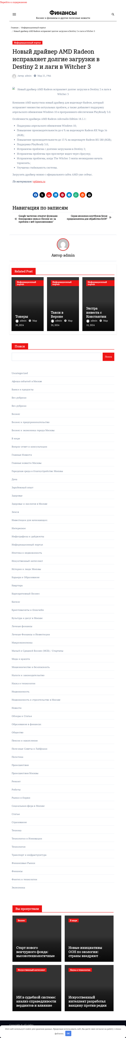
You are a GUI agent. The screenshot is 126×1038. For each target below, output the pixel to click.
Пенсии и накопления (25, 740)
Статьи (16, 814)
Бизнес (16, 414)
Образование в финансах (26, 724)
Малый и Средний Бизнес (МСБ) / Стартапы (37, 650)
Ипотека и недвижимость (27, 552)
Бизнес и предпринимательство (31, 422)
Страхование (19, 822)
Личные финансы (22, 626)
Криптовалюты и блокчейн (28, 610)
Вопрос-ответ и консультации (29, 446)
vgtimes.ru (39, 181)
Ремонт (16, 781)
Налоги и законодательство (28, 675)
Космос (16, 601)
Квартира (17, 585)
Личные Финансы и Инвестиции (31, 634)
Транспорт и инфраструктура (29, 855)
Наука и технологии (23, 683)
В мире (16, 438)
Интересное (19, 528)
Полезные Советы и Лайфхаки (29, 748)
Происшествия (20, 765)
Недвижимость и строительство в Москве (36, 699)
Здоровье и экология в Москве (29, 503)
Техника (16, 830)
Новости (17, 708)
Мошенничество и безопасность (31, 667)
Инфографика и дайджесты (28, 536)
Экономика (18, 887)
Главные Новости (22, 454)
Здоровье (17, 495)
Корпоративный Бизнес (26, 593)
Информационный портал (27, 42)
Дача (14, 479)
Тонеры (21, 316)
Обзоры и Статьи (22, 716)
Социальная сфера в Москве (28, 806)
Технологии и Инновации (27, 838)
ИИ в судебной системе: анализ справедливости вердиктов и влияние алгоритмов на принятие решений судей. (36, 1007)
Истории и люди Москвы (26, 569)
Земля (15, 512)
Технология (18, 846)
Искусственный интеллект (27, 561)
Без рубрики (19, 397)
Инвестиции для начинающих (29, 520)
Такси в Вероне (57, 314)
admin (28, 75)
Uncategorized (20, 373)
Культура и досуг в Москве (27, 618)
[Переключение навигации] (14, 14)
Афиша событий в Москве (27, 381)
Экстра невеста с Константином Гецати (97, 314)
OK (68, 1033)
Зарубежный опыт (22, 487)
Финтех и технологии (24, 879)
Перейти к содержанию (13, 2)
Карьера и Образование (25, 577)
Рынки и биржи (21, 797)
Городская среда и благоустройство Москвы (37, 471)
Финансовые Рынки (23, 863)
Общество (18, 732)
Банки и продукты (22, 389)
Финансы (63, 12)
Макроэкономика (22, 642)
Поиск (20, 346)
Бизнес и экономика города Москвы (33, 430)
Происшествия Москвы (25, 773)
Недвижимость (20, 691)
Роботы (16, 789)
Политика (17, 757)
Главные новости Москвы (26, 463)
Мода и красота (21, 659)
